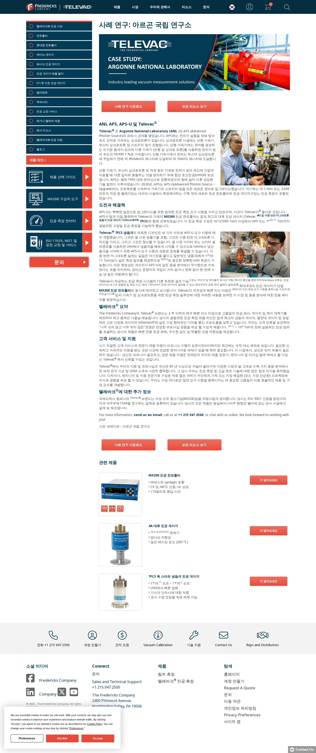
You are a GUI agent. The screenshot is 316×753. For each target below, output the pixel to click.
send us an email (148, 415)
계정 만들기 (92, 645)
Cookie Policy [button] (94, 724)
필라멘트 (42, 92)
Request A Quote (239, 687)
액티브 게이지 (45, 54)
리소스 (187, 7)
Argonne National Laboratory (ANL (148, 131)
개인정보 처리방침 (240, 708)
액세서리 (42, 102)
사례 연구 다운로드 (128, 106)
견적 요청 (122, 645)
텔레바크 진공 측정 (176, 681)
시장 (135, 7)
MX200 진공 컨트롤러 (115, 290)
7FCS (141, 221)
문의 (206, 7)
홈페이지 (232, 674)
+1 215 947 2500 (190, 415)
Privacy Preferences (242, 714)
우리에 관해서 (160, 7)
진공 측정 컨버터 (63, 221)
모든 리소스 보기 (194, 106)
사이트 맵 (232, 721)
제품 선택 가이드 (63, 177)
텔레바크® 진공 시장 (49, 26)
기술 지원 (194, 645)
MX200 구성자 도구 (62, 199)
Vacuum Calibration (158, 645)
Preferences (27, 738)
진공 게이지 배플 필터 (50, 73)
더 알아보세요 (268, 480)
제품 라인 (36, 160)
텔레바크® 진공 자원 (49, 140)
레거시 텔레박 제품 (48, 121)
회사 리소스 (44, 130)
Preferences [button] (76, 728)
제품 (117, 7)
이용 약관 (232, 701)
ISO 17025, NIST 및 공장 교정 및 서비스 (61, 242)
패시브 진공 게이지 (48, 64)
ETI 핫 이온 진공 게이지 (51, 83)
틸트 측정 (166, 674)
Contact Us (223, 645)
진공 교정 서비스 (47, 111)
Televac (106, 131)
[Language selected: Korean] (231, 7)
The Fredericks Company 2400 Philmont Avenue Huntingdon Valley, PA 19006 (117, 701)
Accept (97, 738)
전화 (53, 645)
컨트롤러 (42, 35)
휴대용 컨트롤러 (47, 45)
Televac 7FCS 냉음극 (116, 232)
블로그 (41, 149)
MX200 (169, 216)
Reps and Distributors (262, 645)
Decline (62, 738)
